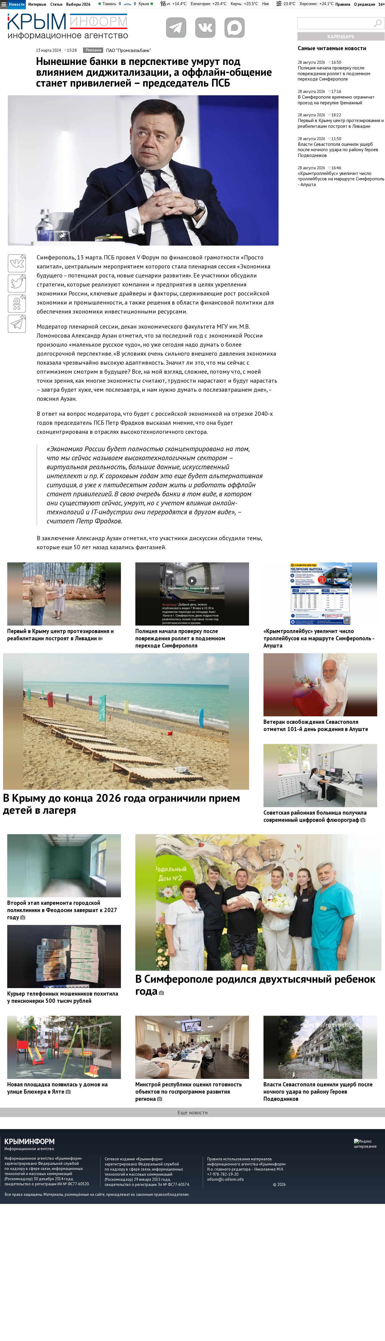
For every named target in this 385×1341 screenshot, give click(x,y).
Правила (342, 4)
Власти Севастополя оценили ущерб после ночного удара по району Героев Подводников (338, 149)
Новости (16, 4)
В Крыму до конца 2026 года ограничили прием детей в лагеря (121, 803)
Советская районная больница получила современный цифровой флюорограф (315, 816)
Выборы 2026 (78, 4)
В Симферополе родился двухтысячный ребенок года (255, 984)
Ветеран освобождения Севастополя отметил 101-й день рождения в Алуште (315, 725)
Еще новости (192, 1112)
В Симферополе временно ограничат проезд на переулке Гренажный (336, 100)
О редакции (364, 4)
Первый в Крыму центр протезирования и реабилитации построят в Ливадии (341, 123)
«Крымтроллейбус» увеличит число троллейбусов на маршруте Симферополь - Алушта (341, 178)
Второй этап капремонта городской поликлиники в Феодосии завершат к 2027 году (62, 910)
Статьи (56, 4)
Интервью (37, 4)
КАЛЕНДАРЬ (341, 36)
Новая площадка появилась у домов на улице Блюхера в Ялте (57, 1088)
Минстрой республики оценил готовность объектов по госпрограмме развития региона (188, 1091)
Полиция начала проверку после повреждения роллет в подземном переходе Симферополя (334, 73)
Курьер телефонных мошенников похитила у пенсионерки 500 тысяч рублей (62, 997)
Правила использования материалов (239, 1159)
